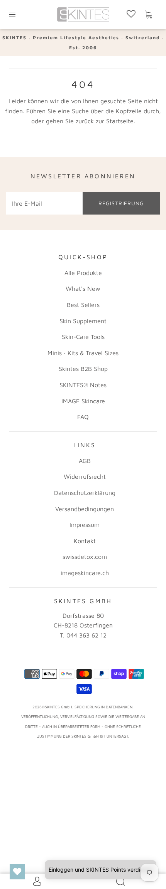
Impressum (84, 524)
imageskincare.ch (85, 572)
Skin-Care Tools (83, 336)
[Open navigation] (17, 14)
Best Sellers (83, 304)
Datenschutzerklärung (84, 492)
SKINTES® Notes (83, 384)
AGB (85, 460)
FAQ (83, 416)
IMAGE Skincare (83, 401)
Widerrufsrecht (85, 476)
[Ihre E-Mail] (44, 203)
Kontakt (85, 540)
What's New (83, 288)
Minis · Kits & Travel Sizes (83, 352)
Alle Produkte (83, 272)
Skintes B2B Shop (83, 368)
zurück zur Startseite (105, 120)
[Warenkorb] (148, 14)
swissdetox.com (85, 556)
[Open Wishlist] (17, 871)
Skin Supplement (83, 320)
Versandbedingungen (84, 508)
